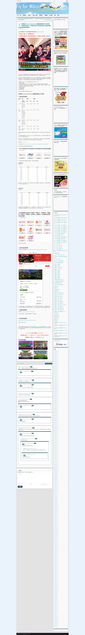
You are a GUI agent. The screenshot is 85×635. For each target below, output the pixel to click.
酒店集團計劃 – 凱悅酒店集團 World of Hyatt (60, 330)
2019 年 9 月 (56, 491)
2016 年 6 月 (56, 557)
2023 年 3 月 (56, 420)
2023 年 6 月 (56, 415)
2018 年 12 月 (56, 506)
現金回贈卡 (24, 15)
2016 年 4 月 (56, 560)
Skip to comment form (48, 363)
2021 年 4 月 (56, 459)
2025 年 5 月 (56, 376)
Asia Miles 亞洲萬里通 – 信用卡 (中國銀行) (60, 225)
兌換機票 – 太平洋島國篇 (57, 267)
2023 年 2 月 (56, 422)
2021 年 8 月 (56, 452)
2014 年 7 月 (56, 594)
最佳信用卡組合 (56, 289)
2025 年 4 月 (56, 378)
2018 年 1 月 (56, 525)
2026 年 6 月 (56, 354)
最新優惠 (22, 28)
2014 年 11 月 (56, 587)
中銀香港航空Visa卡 (45, 326)
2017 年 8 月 (56, 533)
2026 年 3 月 (56, 359)
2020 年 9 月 (56, 471)
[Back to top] (83, 633)
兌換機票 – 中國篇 (56, 264)
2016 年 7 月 (56, 555)
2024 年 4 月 (56, 398)
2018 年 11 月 (56, 508)
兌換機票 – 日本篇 (56, 269)
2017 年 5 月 (56, 538)
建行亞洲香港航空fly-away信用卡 (35, 326)
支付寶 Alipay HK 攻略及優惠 (58, 284)
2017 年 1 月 (56, 545)
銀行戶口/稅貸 (35, 15)
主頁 (17, 15)
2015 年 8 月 (56, 572)
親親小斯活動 (56, 317)
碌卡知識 (50, 15)
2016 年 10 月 (56, 550)
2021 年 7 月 (56, 454)
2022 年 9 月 (56, 430)
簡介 (20, 15)
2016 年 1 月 (56, 565)
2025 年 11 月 (56, 366)
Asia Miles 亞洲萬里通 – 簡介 (58, 235)
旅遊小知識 (55, 286)
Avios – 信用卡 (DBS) (57, 247)
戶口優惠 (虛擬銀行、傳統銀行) (58, 281)
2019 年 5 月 (56, 498)
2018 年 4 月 (56, 520)
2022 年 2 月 (56, 442)
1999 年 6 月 (56, 626)
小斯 (19, 28)
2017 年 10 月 (56, 530)
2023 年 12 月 (56, 405)
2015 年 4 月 (56, 579)
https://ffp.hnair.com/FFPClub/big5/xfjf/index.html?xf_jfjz (27, 320)
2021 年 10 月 (56, 449)
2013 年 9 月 (56, 611)
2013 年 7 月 (56, 614)
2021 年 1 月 (56, 464)
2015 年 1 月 (56, 584)
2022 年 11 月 (56, 427)
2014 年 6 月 (56, 596)
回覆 (32, 371)
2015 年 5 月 (56, 577)
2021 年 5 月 (56, 457)
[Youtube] (20, 1)
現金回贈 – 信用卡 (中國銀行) (58, 301)
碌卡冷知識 (55, 314)
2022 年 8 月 (56, 432)
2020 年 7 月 (56, 474)
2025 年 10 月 (56, 368)
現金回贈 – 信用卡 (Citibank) (58, 294)
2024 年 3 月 (56, 400)
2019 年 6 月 (56, 496)
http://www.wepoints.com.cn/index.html (28, 311)
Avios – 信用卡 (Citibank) (57, 245)
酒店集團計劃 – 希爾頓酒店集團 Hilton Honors (60, 325)
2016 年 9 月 (56, 552)
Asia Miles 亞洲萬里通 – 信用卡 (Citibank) (60, 217)
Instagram (33, 337)
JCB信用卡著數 (56, 253)
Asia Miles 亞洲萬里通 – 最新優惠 (58, 233)
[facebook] (17, 1)
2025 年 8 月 (56, 371)
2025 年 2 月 (56, 381)
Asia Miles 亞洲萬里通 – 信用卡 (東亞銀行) (60, 228)
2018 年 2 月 (56, 523)
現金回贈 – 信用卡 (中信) (57, 299)
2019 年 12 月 (56, 486)
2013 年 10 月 (56, 609)
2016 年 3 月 (56, 562)
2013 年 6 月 (56, 616)
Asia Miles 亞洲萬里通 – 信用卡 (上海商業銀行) (60, 222)
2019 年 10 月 (56, 489)
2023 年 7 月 (56, 413)
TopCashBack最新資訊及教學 (58, 262)
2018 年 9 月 (56, 511)
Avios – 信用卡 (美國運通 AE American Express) (60, 250)
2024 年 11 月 (56, 386)
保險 (55, 15)
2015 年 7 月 (56, 574)
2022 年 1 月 (56, 444)
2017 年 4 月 (56, 540)
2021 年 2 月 (56, 462)
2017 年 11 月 (56, 528)
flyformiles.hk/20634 (40, 31)
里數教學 (46, 15)
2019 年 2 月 (56, 503)
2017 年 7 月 (56, 535)
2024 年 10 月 (56, 388)
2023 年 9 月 (56, 410)
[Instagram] (18, 1)
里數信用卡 (41, 15)
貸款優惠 (55, 319)
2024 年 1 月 (56, 403)
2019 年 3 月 (56, 501)
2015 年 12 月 (56, 567)
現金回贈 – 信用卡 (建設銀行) (58, 306)
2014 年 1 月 (56, 604)
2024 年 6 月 (56, 395)
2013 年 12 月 (56, 606)
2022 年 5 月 (56, 437)
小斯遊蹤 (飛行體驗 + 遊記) (58, 279)
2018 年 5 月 (56, 518)
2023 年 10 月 (56, 408)
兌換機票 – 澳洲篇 (56, 274)
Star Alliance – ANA (57, 259)
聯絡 (58, 15)
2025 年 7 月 (56, 373)
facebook (28, 335)
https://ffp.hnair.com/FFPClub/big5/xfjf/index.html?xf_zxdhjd (37, 249)
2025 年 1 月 (56, 383)
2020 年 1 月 (56, 484)
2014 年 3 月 (56, 601)
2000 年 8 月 (56, 621)
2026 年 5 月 (56, 356)
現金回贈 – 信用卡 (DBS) (57, 296)
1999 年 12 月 (56, 623)
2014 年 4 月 (56, 599)
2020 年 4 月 (56, 479)
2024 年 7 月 (56, 393)
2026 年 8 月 (56, 351)
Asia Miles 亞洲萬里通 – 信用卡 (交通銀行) (60, 240)
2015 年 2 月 (56, 582)
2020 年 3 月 (56, 481)
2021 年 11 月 (56, 447)
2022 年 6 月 (56, 435)
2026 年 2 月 (56, 361)
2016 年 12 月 (56, 547)
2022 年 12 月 (56, 425)
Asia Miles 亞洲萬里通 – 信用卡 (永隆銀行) (60, 230)
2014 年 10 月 (56, 589)
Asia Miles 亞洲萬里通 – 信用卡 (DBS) (59, 219)
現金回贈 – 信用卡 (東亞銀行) (58, 308)
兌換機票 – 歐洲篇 (56, 272)
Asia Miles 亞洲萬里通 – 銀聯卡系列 (59, 238)
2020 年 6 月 (56, 476)
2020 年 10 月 (56, 469)
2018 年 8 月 (56, 513)
